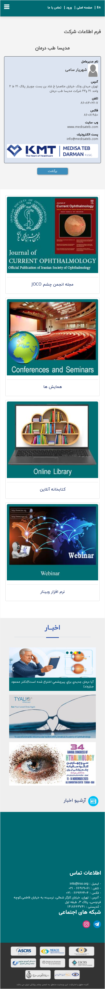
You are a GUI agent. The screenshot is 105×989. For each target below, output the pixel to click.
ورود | (67, 8)
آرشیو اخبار (75, 800)
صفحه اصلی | (82, 8)
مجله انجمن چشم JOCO (52, 284)
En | (97, 8)
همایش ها (52, 387)
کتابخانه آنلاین (52, 489)
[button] (12, 669)
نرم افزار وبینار (52, 592)
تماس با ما (54, 8)
